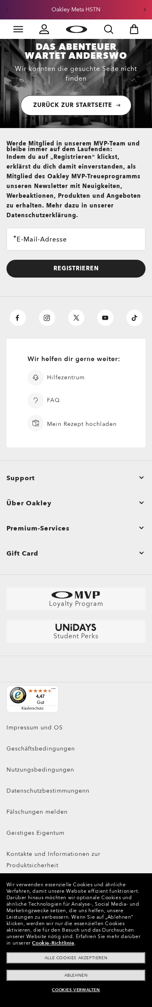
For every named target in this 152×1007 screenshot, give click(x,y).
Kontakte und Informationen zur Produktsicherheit (53, 859)
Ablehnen (76, 975)
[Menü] (53, 690)
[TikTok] (134, 318)
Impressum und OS (34, 727)
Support (20, 478)
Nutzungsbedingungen (40, 770)
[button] (6, 9)
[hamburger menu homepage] (18, 29)
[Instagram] (47, 318)
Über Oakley (28, 503)
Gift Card (22, 553)
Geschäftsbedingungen (40, 749)
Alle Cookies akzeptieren (76, 958)
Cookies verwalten (76, 990)
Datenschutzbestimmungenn (48, 791)
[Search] (108, 29)
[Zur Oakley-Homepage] (76, 29)
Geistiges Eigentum (35, 833)
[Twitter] (76, 318)
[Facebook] (18, 318)
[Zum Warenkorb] (134, 29)
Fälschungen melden (37, 812)
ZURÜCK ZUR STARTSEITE (72, 105)
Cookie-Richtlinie (53, 943)
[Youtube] (105, 318)
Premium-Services (38, 528)
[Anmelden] (44, 29)
